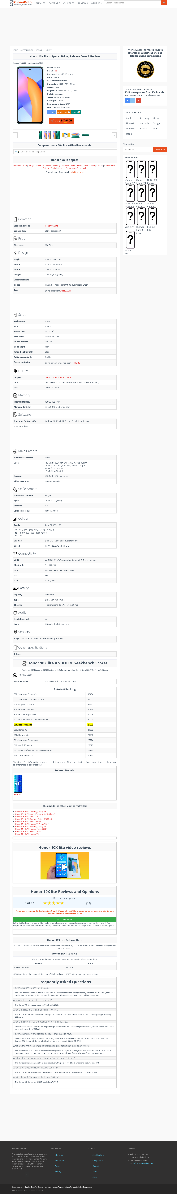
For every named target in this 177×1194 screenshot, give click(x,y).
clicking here (77, 172)
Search (95, 1177)
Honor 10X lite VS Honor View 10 (28, 821)
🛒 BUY (56, 121)
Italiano (67, 1187)
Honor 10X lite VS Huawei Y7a (27, 834)
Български (87, 1187)
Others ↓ (96, 3)
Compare (54, 3)
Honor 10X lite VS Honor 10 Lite (28, 831)
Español (34, 1187)
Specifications (98, 1155)
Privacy (58, 1171)
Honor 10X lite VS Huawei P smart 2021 (31, 829)
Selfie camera (89, 165)
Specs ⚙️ (51, 112)
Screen (39, 165)
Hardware (47, 165)
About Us (59, 1155)
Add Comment (64, 919)
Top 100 (96, 1171)
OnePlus (130, 128)
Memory (57, 165)
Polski (80, 1187)
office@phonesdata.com (143, 1163)
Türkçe (61, 1187)
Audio (53, 168)
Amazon (65, 290)
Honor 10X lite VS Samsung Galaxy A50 (31, 811)
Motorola (144, 123)
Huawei (130, 123)
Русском (54, 1187)
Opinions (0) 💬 (63, 112)
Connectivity (109, 165)
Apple (129, 118)
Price (25, 165)
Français (48, 1187)
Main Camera (76, 165)
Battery (46, 168)
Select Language (18, 1187)
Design (31, 165)
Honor (56, 71)
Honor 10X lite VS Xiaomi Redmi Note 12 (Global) (35, 814)
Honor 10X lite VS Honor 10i (26, 816)
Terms (57, 1166)
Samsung (144, 118)
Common (17, 165)
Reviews (83, 3)
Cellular (100, 165)
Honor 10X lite (51, 225)
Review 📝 (76, 112)
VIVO (155, 128)
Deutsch (41, 1187)
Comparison (98, 1160)
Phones (40, 3)
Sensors (61, 168)
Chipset (96, 1166)
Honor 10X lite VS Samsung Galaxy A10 (31, 826)
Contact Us (59, 1160)
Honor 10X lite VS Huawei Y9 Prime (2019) (32, 824)
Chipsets (68, 3)
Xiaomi (156, 118)
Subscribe (160, 149)
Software (66, 165)
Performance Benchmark (76, 168)
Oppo (129, 133)
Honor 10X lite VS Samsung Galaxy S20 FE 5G (33, 819)
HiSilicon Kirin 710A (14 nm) (59, 377)
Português (74, 1187)
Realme (143, 128)
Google (156, 123)
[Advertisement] (88, 27)
